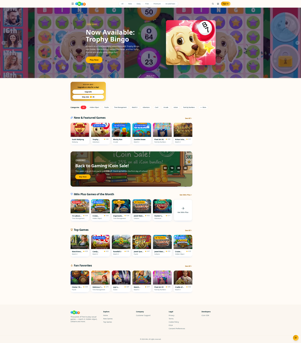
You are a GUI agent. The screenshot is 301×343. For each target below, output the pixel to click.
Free (147, 4)
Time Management (120, 107)
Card (156, 107)
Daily (139, 4)
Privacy (171, 315)
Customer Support (143, 315)
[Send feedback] (296, 338)
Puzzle (106, 107)
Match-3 (134, 107)
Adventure (146, 107)
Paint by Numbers (189, 107)
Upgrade (88, 92)
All (122, 4)
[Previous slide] (3, 43)
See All (187, 118)
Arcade (166, 107)
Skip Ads (88, 97)
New (130, 4)
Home (105, 315)
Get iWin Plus (185, 195)
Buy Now (83, 177)
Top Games (107, 322)
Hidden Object (94, 107)
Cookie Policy (174, 322)
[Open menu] (73, 4)
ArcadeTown (170, 4)
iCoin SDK (205, 315)
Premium (157, 4)
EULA (171, 325)
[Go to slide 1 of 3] (148, 75)
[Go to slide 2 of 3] (151, 75)
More (204, 107)
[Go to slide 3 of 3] (153, 75)
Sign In (226, 4)
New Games (108, 319)
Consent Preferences (177, 328)
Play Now (94, 60)
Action (176, 107)
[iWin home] (80, 4)
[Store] (218, 4)
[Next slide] (297, 43)
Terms (171, 319)
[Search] (213, 4)
